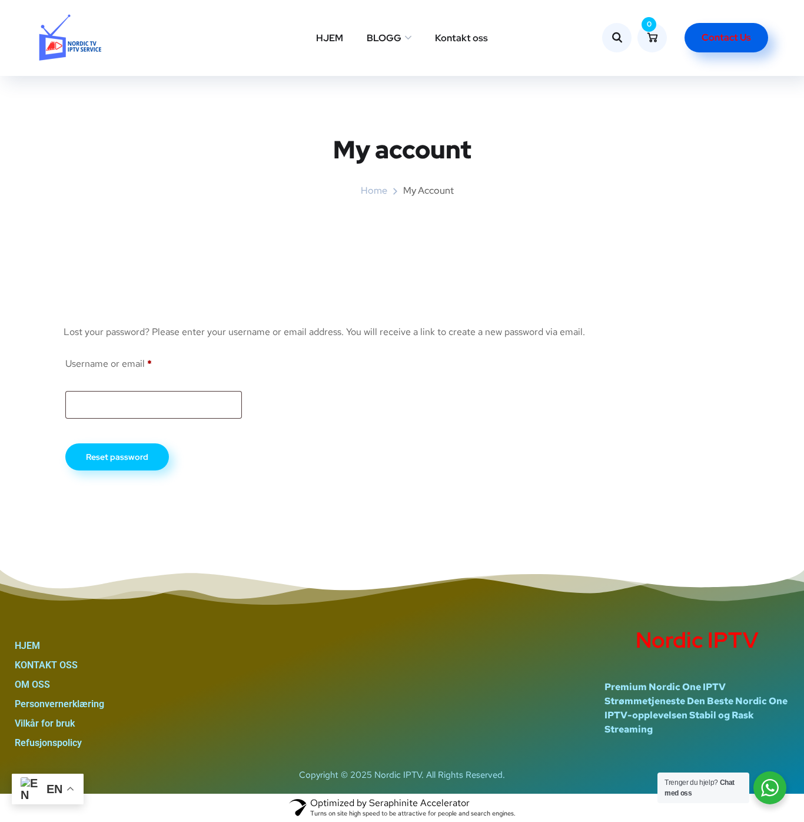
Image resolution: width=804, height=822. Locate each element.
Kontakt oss (461, 38)
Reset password (117, 457)
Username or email (127, 362)
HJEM (329, 38)
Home (374, 190)
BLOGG (384, 38)
